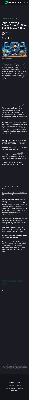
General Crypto (10, 18)
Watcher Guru (14, 383)
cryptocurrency (12, 281)
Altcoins (4, 18)
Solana (4, 284)
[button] (2, 2)
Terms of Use (20, 388)
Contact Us (7, 388)
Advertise (13, 388)
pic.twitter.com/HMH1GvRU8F (15, 164)
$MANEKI (15, 149)
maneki (20, 281)
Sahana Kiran (8, 32)
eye (22, 105)
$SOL (16, 155)
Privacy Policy (14, 390)
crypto (4, 281)
